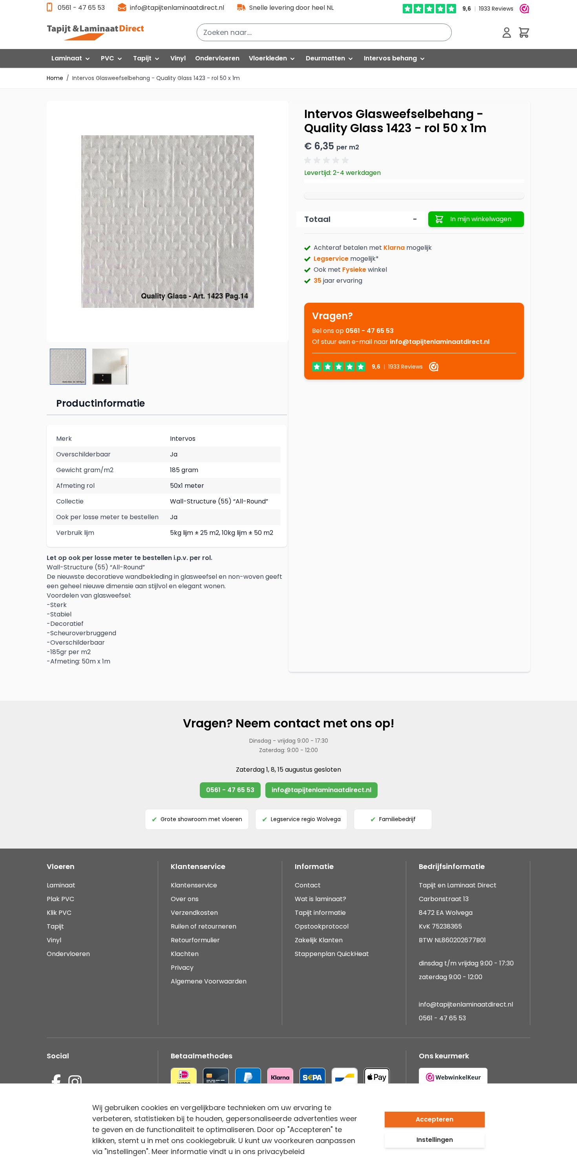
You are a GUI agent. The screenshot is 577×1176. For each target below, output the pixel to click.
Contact (308, 885)
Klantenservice (194, 885)
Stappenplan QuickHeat (332, 953)
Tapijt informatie (320, 912)
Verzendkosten (194, 912)
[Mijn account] (506, 32)
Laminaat (61, 885)
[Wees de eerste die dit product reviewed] (327, 160)
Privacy (182, 967)
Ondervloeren (68, 953)
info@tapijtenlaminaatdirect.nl (177, 7)
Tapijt (55, 926)
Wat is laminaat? (321, 898)
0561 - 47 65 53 (81, 7)
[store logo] (100, 32)
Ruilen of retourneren (203, 926)
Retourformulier (195, 940)
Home (55, 78)
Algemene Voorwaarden (209, 981)
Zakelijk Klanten (319, 940)
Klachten (185, 953)
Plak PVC (60, 898)
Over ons (185, 898)
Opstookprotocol (322, 926)
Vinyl (54, 940)
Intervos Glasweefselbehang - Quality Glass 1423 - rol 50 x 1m (156, 78)
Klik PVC (59, 912)
